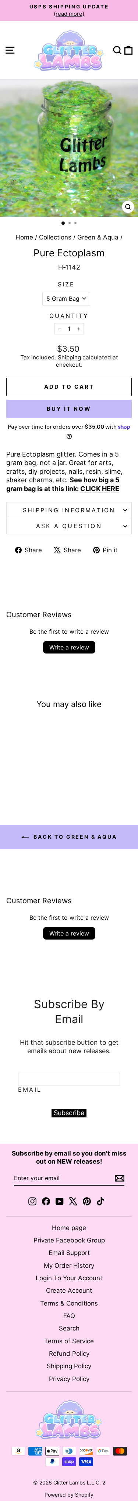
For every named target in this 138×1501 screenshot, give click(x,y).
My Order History (69, 1265)
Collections (55, 237)
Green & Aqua (97, 237)
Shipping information (69, 510)
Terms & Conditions (69, 1303)
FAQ (69, 1315)
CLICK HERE (99, 489)
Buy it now (69, 408)
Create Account (69, 1290)
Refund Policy (69, 1353)
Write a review (69, 647)
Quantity (69, 315)
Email (30, 1089)
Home (24, 237)
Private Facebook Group (69, 1240)
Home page (69, 1227)
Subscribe (69, 1113)
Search (69, 1328)
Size (66, 284)
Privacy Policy (69, 1379)
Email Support (69, 1252)
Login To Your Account (69, 1278)
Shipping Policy (69, 1366)
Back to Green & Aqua (74, 837)
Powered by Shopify (69, 1494)
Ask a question (69, 526)
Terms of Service (69, 1341)
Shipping (69, 357)
